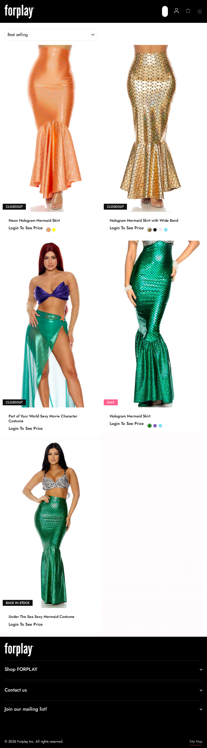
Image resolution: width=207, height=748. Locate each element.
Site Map (195, 741)
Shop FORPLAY (21, 669)
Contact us (16, 689)
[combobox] (165, 11)
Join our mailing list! (26, 709)
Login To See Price (26, 228)
